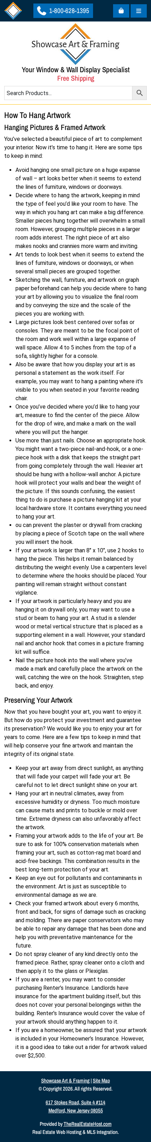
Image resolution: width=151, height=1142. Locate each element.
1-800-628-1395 (68, 10)
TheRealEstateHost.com (88, 1124)
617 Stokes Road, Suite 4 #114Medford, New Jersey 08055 (75, 1106)
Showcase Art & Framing (65, 1080)
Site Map (101, 1080)
